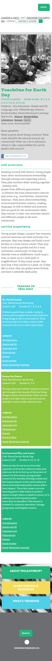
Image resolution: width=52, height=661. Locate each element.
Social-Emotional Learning (15, 365)
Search (26, 633)
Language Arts (9, 348)
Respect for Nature (12, 376)
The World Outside (12, 299)
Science (6, 356)
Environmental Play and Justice (18, 453)
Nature (18, 116)
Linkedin (27, 643)
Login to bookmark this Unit (15, 155)
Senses (18, 120)
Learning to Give (13, 7)
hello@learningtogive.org (26, 648)
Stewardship (31, 116)
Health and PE (9, 344)
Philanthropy (9, 352)
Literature (7, 120)
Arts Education (9, 340)
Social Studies (9, 361)
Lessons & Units (10, 17)
